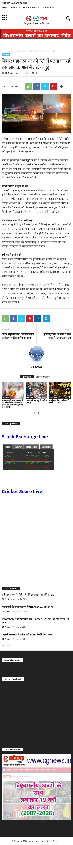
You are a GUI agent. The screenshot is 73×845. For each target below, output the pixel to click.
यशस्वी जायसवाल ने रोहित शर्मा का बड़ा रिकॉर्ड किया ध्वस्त (27, 634)
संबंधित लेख (27, 376)
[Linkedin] (37, 318)
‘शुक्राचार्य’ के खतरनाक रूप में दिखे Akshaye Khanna (28, 606)
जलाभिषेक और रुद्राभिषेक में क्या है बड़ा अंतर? (59, 401)
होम (3, 51)
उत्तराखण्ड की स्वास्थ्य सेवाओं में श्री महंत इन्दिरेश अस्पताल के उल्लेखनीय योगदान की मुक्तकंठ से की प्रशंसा (12, 403)
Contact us (48, 7)
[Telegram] (46, 318)
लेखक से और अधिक (43, 376)
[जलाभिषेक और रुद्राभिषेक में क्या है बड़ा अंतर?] (60, 390)
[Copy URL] (54, 318)
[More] (61, 86)
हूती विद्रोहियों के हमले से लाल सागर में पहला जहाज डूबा (57, 335)
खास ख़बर (10, 51)
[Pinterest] (53, 86)
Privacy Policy (31, 7)
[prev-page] (34, 413)
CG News (9, 73)
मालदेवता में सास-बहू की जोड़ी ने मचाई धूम (36, 401)
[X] (45, 86)
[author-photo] (36, 354)
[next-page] (38, 413)
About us (15, 7)
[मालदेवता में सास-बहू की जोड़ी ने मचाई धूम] (36, 390)
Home (5, 7)
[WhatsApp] (28, 86)
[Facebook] (36, 86)
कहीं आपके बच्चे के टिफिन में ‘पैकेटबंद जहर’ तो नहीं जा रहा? (28, 594)
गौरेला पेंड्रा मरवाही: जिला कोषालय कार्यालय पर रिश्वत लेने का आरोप (18, 335)
